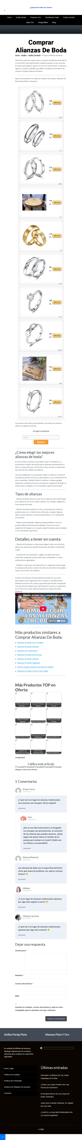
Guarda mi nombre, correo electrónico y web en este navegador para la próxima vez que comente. (39, 1008)
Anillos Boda (21, 17)
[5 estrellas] (57, 767)
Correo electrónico (24, 983)
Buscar (41, 442)
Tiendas (9, 10)
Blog (54, 22)
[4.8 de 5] (51, 217)
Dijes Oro (30, 22)
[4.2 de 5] (50, 417)
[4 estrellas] (47, 767)
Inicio (9, 17)
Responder (22, 808)
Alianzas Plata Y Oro (57, 1034)
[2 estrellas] (28, 767)
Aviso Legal (8, 1068)
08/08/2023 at (27, 859)
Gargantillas (43, 22)
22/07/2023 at (27, 791)
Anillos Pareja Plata (15, 1034)
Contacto (7, 1093)
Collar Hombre (69, 17)
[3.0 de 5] (52, 250)
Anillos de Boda (34, 55)
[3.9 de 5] (51, 184)
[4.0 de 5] (51, 117)
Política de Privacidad (13, 1081)
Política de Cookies (12, 1075)
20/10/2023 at (27, 918)
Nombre (19, 975)
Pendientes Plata (52, 17)
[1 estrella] (19, 767)
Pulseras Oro (35, 17)
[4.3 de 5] (51, 284)
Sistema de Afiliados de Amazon (17, 1087)
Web (17, 996)
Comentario (21, 950)
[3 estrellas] (38, 767)
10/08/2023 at (27, 890)
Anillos (24, 55)
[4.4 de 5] (50, 350)
